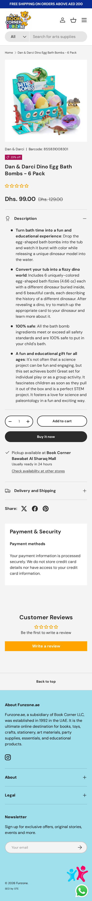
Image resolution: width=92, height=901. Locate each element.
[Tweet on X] (24, 508)
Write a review (46, 646)
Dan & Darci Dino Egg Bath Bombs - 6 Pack (47, 52)
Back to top (46, 681)
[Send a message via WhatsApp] (82, 891)
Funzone (22, 883)
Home (9, 52)
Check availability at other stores (38, 471)
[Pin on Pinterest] (45, 508)
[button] (73, 20)
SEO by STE (12, 888)
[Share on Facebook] (34, 508)
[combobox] (46, 36)
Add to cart (62, 421)
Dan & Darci (14, 149)
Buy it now (46, 436)
